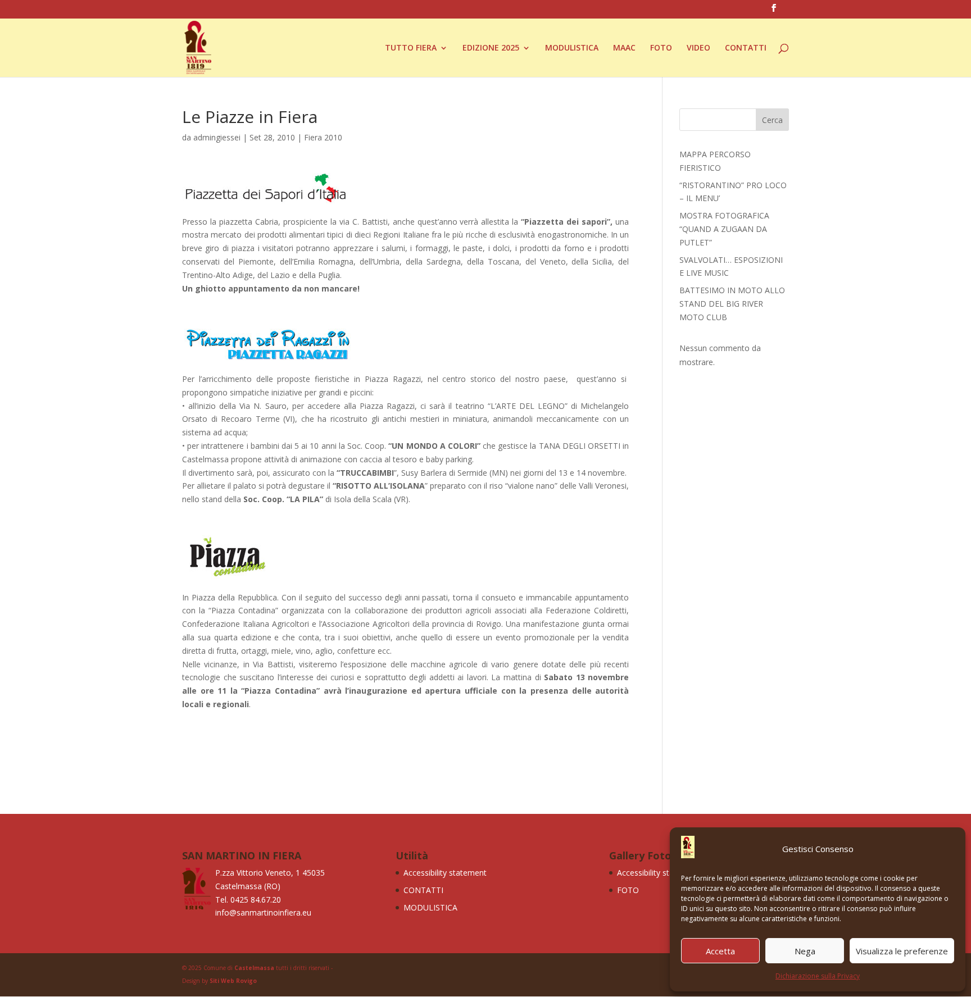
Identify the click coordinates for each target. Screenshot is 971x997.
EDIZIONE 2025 (490, 48)
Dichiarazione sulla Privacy (817, 976)
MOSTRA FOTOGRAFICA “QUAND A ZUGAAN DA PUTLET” (724, 229)
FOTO (661, 48)
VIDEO (698, 48)
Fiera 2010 (323, 137)
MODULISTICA (571, 48)
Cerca (772, 120)
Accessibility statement (445, 872)
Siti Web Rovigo (233, 981)
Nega (805, 951)
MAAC (624, 48)
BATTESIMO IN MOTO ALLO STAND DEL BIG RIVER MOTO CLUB (732, 303)
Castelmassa (254, 968)
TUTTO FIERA (411, 48)
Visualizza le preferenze (902, 951)
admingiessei (217, 137)
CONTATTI (745, 48)
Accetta (720, 951)
